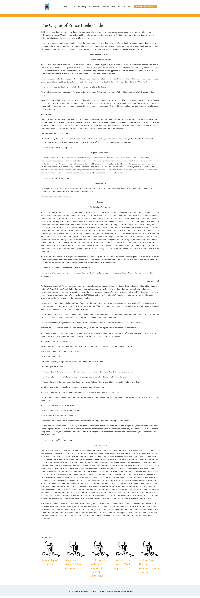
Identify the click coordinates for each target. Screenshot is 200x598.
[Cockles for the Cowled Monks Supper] (124, 549)
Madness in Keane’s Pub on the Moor (73, 564)
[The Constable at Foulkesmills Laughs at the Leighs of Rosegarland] (100, 549)
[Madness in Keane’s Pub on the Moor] (75, 549)
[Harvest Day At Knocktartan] (51, 549)
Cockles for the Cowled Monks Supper (122, 564)
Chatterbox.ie (127, 591)
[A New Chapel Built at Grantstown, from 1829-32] (149, 549)
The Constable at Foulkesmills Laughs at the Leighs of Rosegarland (99, 568)
